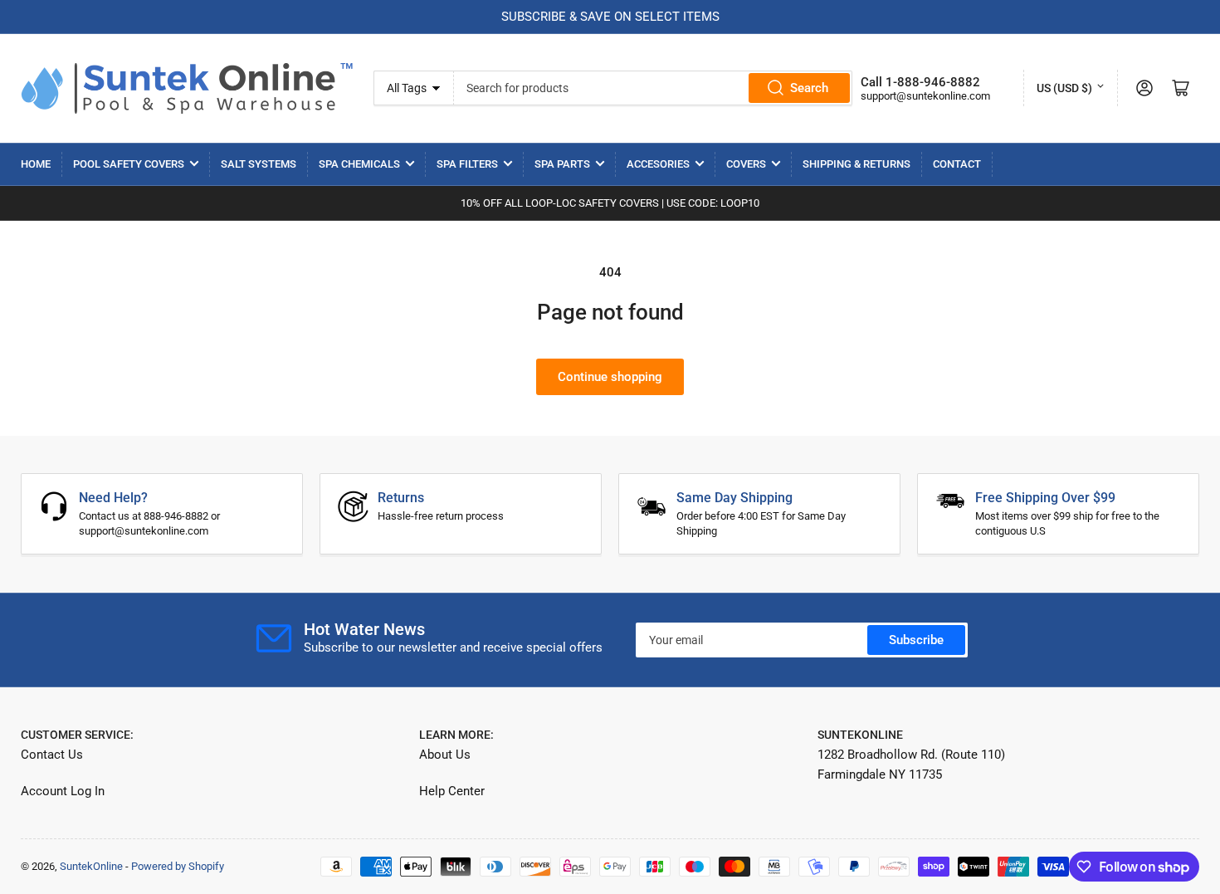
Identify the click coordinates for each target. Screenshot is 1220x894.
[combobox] (653, 88)
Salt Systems (258, 164)
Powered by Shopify (177, 866)
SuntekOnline (91, 866)
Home (36, 164)
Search (809, 88)
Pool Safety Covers (128, 164)
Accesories (658, 164)
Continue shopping (610, 376)
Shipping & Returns (856, 164)
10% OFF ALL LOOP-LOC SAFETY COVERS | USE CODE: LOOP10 (610, 203)
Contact (957, 164)
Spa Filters (467, 164)
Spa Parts (562, 164)
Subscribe (916, 640)
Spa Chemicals (359, 164)
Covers (746, 164)
